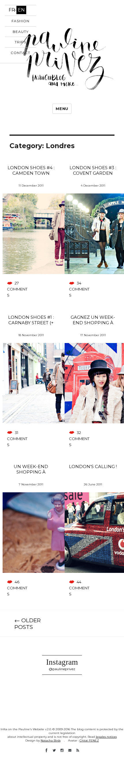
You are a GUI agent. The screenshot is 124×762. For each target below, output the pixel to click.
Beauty (21, 31)
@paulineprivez (62, 669)
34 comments (79, 289)
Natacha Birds (51, 740)
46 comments (17, 588)
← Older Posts (27, 623)
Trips (20, 42)
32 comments (79, 438)
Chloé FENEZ (89, 740)
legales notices (106, 737)
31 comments (17, 438)
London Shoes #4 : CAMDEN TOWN (31, 170)
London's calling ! (93, 466)
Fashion (20, 21)
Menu (62, 108)
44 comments (79, 588)
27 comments (17, 289)
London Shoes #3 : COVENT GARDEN (92, 170)
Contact (20, 53)
